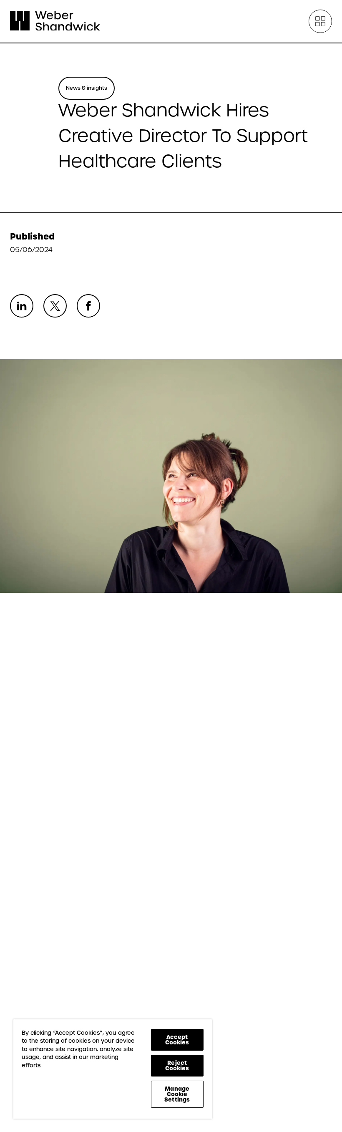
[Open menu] (320, 21)
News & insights (86, 88)
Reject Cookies (177, 1065)
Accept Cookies (177, 1039)
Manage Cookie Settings (177, 1094)
